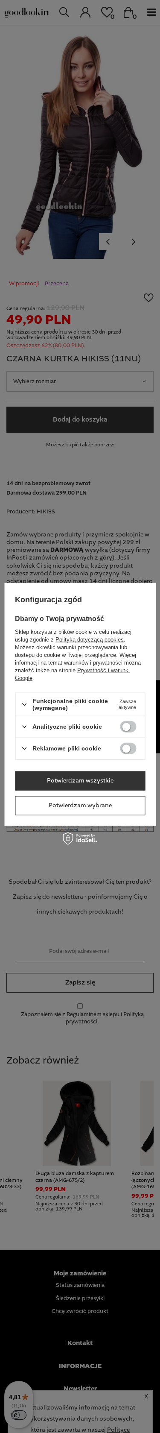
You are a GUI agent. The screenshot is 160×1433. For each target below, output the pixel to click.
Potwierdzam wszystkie (80, 781)
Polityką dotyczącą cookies (89, 639)
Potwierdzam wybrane (80, 805)
